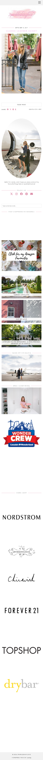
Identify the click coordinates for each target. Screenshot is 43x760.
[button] (40, 2)
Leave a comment (35, 109)
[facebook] (21, 193)
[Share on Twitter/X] (10, 109)
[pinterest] (26, 193)
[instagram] (16, 193)
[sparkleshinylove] (21, 10)
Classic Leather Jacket (21, 31)
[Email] (31, 193)
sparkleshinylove (24, 754)
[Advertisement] (21, 472)
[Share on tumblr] (16, 109)
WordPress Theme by (21, 757)
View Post (21, 104)
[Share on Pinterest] (13, 109)
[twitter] (11, 193)
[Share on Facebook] (7, 109)
